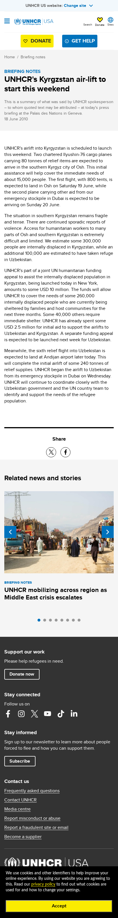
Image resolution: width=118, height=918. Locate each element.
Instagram (21, 714)
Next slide (108, 532)
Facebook (8, 714)
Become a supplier (23, 837)
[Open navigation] (7, 21)
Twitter (34, 714)
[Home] (33, 22)
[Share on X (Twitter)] (51, 452)
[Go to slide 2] (46, 621)
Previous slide (10, 532)
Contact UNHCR (20, 800)
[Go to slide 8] (80, 621)
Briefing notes (33, 57)
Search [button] (87, 24)
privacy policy (43, 884)
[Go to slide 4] (57, 621)
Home (9, 57)
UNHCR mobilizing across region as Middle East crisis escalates (55, 593)
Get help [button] (83, 41)
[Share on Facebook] (65, 452)
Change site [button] (75, 5)
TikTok (60, 714)
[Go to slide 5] (63, 621)
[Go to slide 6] (69, 621)
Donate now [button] (21, 674)
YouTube (47, 714)
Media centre (17, 809)
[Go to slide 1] (40, 621)
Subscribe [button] (19, 761)
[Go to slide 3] (52, 621)
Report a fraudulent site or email (36, 827)
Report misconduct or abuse (32, 818)
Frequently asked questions (32, 791)
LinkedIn (74, 714)
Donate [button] (100, 25)
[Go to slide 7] (75, 621)
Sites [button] (110, 24)
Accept (59, 906)
